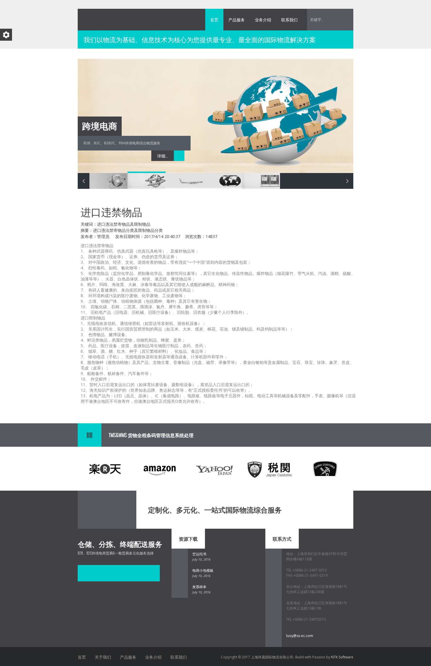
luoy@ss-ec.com (299, 635)
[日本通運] (135, 573)
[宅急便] (102, 573)
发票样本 (199, 586)
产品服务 (236, 19)
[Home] (122, 510)
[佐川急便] (86, 573)
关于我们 (103, 657)
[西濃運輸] (119, 573)
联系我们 (289, 19)
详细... (162, 155)
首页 (214, 19)
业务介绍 (263, 19)
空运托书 (199, 554)
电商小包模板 (202, 570)
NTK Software (342, 657)
